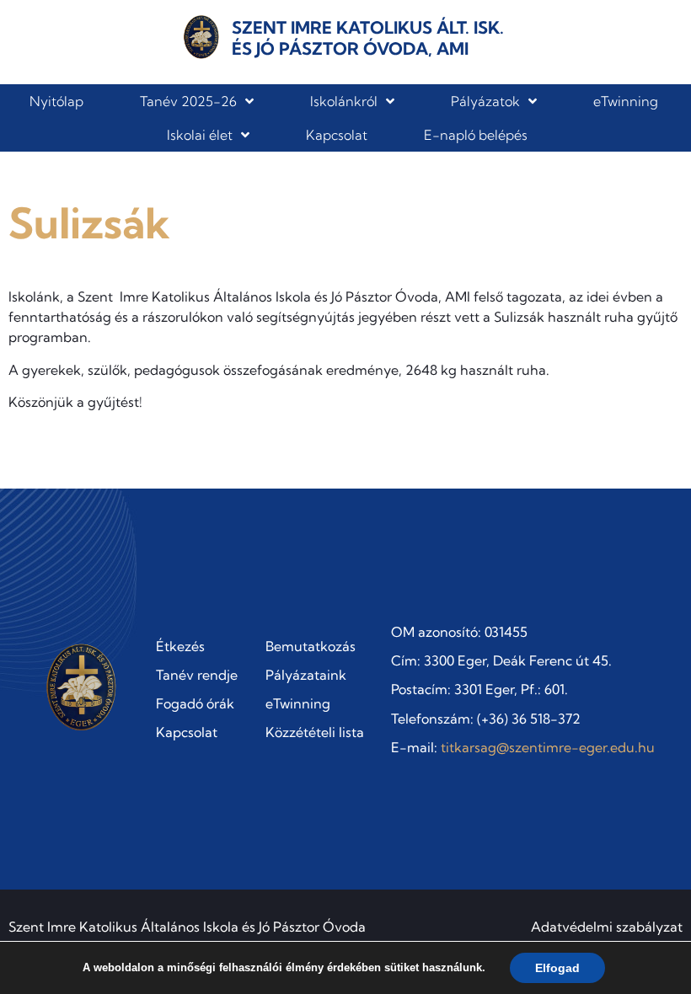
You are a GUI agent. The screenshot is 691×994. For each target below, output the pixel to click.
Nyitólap (56, 101)
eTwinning (625, 101)
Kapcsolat (336, 134)
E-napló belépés (476, 134)
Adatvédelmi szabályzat (607, 926)
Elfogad (557, 968)
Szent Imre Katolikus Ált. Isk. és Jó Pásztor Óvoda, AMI (368, 38)
